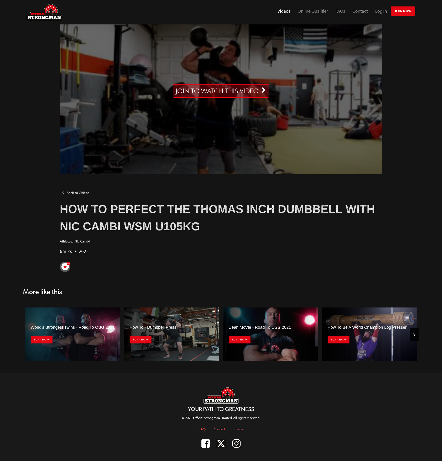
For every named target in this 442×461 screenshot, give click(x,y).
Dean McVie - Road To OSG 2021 (260, 327)
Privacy (238, 429)
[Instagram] (236, 443)
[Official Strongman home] (44, 12)
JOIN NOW (403, 11)
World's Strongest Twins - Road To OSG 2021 (73, 327)
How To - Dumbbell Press (153, 327)
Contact (360, 11)
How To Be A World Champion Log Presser (367, 327)
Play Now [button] (41, 339)
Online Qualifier (313, 11)
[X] (221, 443)
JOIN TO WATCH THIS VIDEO (217, 91)
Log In (381, 11)
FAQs (340, 11)
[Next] (414, 334)
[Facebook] (205, 443)
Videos (285, 12)
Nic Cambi (82, 241)
